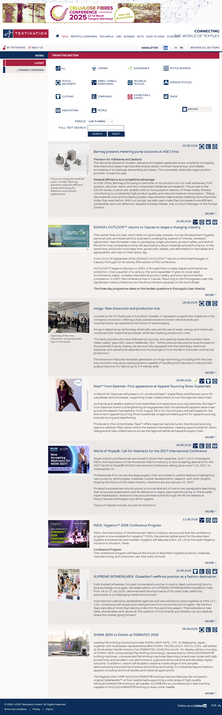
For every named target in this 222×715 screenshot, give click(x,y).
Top (213, 705)
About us (37, 47)
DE (175, 47)
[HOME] (57, 35)
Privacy (36, 709)
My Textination (16, 47)
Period (80, 121)
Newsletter (150, 47)
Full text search (72, 127)
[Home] (26, 38)
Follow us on (186, 706)
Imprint (49, 709)
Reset (116, 134)
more (209, 214)
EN (181, 47)
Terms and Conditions (15, 709)
